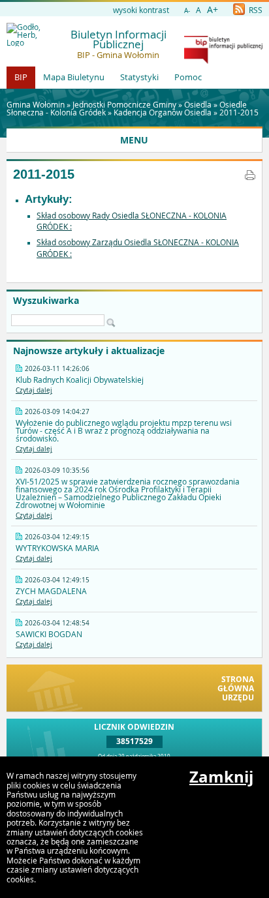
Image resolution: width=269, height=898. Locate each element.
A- (187, 11)
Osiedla (198, 104)
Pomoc (188, 77)
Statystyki (139, 77)
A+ (212, 9)
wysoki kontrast (141, 10)
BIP (20, 77)
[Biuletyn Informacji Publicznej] (223, 60)
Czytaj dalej (34, 390)
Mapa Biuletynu (73, 77)
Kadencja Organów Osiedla (163, 112)
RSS (254, 10)
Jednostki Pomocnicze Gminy (124, 104)
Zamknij (221, 777)
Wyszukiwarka (46, 300)
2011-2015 (239, 112)
